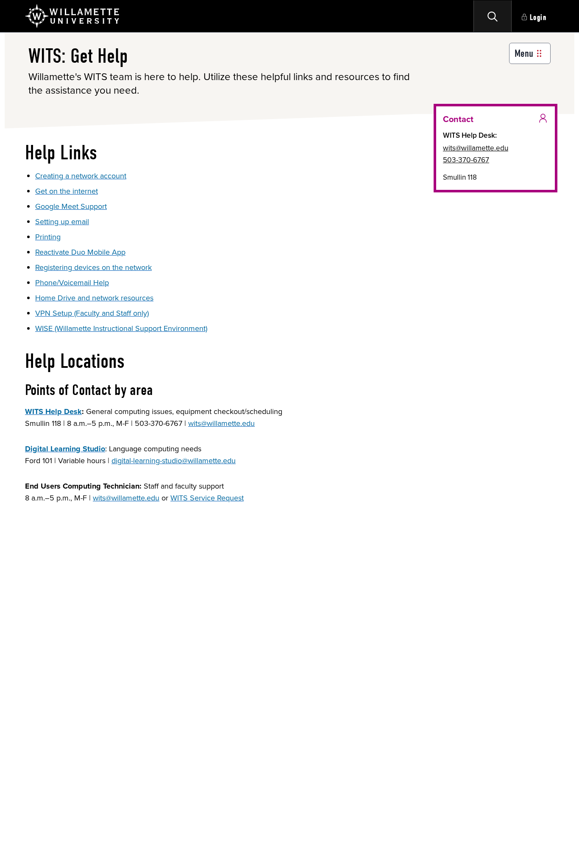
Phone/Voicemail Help (72, 282)
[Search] (492, 16)
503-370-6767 (466, 159)
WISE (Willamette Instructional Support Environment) (121, 328)
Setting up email (62, 221)
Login (538, 17)
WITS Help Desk (53, 411)
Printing (48, 236)
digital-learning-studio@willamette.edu (173, 460)
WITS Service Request (207, 497)
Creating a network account (80, 175)
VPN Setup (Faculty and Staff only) (92, 313)
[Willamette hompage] (72, 16)
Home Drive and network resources (94, 297)
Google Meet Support (71, 206)
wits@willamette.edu (221, 423)
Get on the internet (66, 191)
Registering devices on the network (93, 267)
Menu (524, 53)
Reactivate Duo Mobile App (80, 252)
